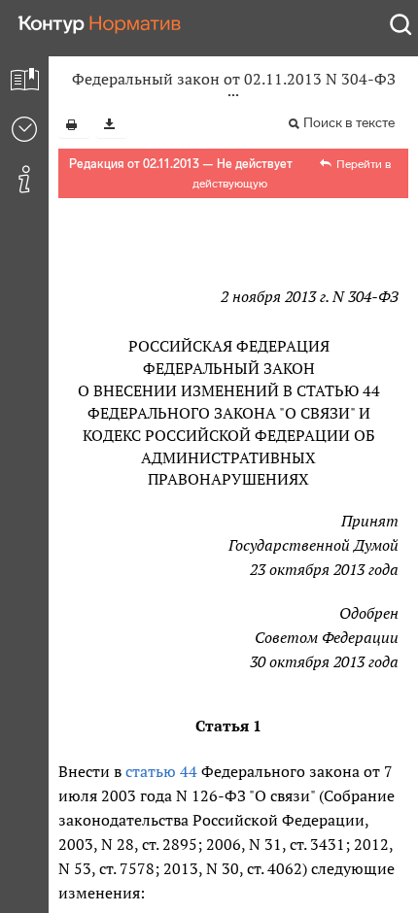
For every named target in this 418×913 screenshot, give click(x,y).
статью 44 (161, 771)
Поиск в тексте (349, 123)
